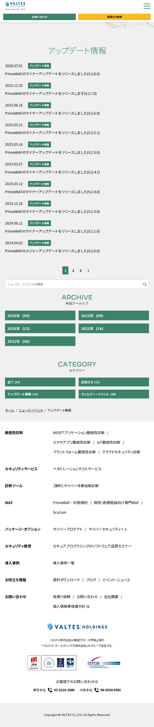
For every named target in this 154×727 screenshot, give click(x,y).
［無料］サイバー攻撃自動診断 (76, 485)
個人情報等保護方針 (69, 606)
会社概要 (111, 596)
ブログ (91, 579)
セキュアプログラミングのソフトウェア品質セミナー (92, 545)
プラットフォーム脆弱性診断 (74, 451)
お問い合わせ (39, 17)
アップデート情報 (39, 66)
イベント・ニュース (116, 579)
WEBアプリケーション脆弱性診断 (79, 432)
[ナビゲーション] (147, 6)
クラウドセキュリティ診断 (121, 451)
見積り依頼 (61, 596)
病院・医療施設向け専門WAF (116, 502)
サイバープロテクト (67, 529)
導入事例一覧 (64, 562)
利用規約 (80, 502)
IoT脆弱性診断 (108, 442)
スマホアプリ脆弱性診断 (72, 442)
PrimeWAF (61, 502)
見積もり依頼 (114, 17)
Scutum (59, 512)
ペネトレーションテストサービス (77, 468)
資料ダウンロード (66, 579)
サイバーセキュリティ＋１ (108, 529)
